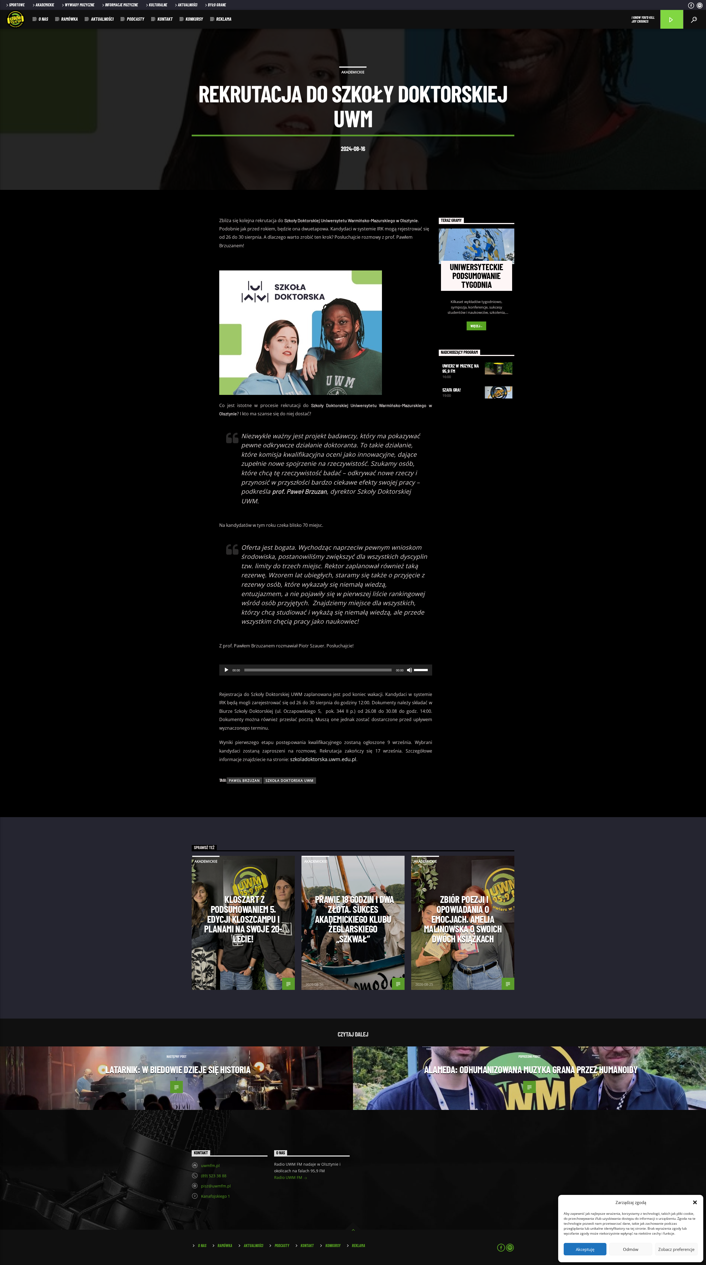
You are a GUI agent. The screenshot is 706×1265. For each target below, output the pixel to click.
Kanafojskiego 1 (215, 1196)
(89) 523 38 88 (213, 1175)
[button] (695, 1202)
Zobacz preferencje (676, 1249)
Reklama (223, 19)
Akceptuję (585, 1249)
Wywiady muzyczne (79, 4)
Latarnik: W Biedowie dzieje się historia (177, 1069)
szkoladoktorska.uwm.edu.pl (323, 759)
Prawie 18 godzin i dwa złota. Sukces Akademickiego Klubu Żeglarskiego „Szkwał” (354, 918)
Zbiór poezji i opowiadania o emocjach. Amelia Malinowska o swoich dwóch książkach (463, 918)
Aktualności (187, 4)
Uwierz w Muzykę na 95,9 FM (460, 368)
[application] (325, 670)
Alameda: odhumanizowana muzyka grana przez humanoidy (531, 1069)
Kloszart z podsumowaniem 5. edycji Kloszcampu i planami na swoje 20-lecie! (243, 918)
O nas (43, 19)
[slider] (421, 669)
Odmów (630, 1249)
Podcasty (135, 19)
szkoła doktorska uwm (290, 780)
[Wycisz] (409, 670)
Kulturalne (158, 4)
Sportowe (17, 4)
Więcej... (476, 326)
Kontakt (165, 19)
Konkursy (194, 19)
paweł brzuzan (244, 780)
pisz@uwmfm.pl (216, 1186)
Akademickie (45, 4)
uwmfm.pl (210, 1165)
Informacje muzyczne (121, 4)
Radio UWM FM (288, 1177)
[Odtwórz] (226, 670)
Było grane (217, 4)
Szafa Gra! (451, 390)
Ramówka (69, 19)
